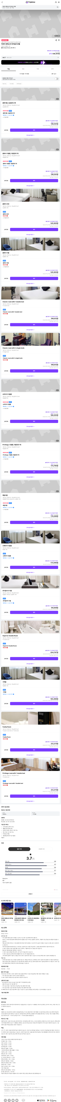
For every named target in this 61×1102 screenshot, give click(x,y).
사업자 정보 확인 (20, 1089)
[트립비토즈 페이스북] (9, 1100)
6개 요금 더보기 (29, 234)
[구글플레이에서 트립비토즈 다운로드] (52, 1100)
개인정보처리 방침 (24, 1081)
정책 (52, 69)
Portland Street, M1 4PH (9, 47)
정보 (23, 69)
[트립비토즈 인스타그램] (5, 1100)
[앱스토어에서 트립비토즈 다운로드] (41, 1100)
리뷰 (38, 69)
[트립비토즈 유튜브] (13, 1100)
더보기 (2, 837)
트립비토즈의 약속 (31, 1081)
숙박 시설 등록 (10, 1081)
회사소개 (5, 1081)
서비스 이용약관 (17, 1081)
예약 (34, 130)
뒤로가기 (2, 2)
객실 (8, 69)
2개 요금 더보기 (29, 329)
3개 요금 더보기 (29, 135)
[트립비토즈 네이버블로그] (16, 1100)
